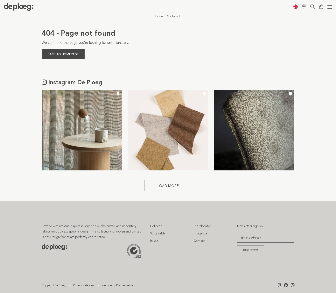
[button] (82, 130)
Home (159, 16)
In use (154, 241)
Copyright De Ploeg (54, 285)
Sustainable (157, 233)
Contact (199, 241)
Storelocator (202, 226)
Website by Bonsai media (117, 285)
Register (250, 250)
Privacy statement (83, 285)
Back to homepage (63, 54)
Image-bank (202, 233)
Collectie (156, 226)
